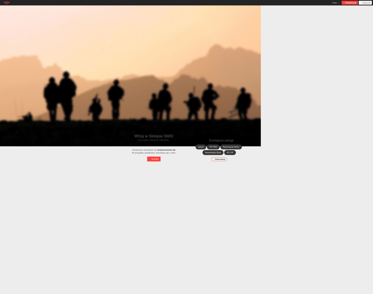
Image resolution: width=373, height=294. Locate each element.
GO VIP (230, 152)
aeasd (201, 147)
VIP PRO (213, 147)
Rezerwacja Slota (213, 152)
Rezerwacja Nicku (231, 147)
